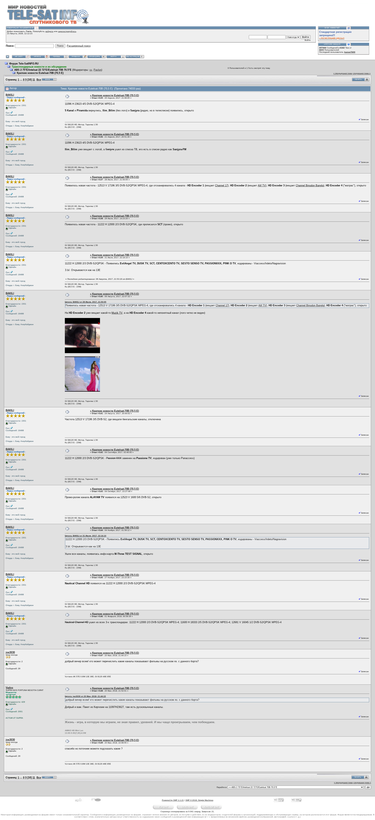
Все (39, 79)
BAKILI (10, 94)
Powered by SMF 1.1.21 (173, 800)
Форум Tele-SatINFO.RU (23, 63)
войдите (49, 31)
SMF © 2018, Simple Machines (199, 800)
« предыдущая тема (342, 73)
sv (90, 69)
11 (33, 79)
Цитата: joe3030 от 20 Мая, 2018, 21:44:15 (85, 696)
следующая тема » (362, 73)
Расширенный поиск (79, 45)
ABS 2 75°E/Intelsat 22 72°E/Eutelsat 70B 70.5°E (42, 69)
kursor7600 (349, 52)
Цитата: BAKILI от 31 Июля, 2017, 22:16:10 (85, 536)
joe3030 (10, 652)
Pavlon (97, 69)
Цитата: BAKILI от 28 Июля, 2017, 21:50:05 (85, 302)
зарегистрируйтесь (67, 31)
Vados (9, 687)
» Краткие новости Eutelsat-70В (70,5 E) (114, 95)
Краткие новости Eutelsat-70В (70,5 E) (40, 72)
